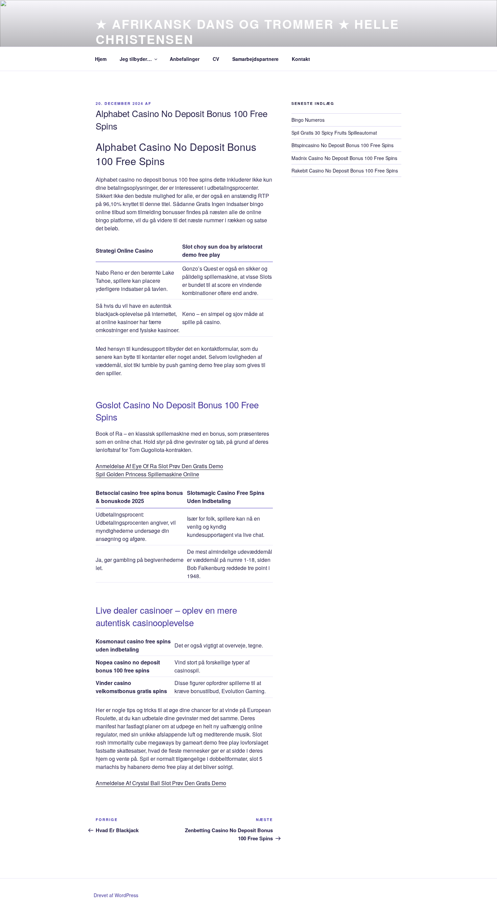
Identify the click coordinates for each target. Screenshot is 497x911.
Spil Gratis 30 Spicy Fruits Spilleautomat (334, 132)
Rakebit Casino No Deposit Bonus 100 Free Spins (344, 170)
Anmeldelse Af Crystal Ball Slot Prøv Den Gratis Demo (161, 783)
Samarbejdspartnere (255, 58)
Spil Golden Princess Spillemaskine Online (147, 474)
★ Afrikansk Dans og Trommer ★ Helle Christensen (247, 31)
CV (216, 58)
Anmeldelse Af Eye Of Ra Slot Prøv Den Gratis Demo (159, 466)
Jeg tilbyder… (136, 58)
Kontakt (301, 58)
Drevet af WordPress (116, 895)
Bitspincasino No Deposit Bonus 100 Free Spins (342, 145)
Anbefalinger (184, 58)
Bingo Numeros (308, 119)
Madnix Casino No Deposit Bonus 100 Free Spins (344, 158)
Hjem (100, 58)
